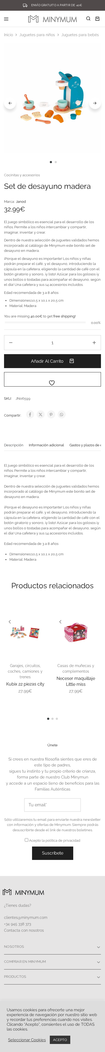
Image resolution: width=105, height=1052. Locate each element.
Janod (21, 202)
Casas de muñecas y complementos (75, 668)
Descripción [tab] (13, 445)
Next (95, 103)
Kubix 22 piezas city (25, 684)
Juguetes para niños (37, 35)
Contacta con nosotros (24, 930)
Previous (10, 103)
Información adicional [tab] (46, 445)
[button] (9, 622)
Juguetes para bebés (80, 35)
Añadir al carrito (48, 361)
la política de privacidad (61, 840)
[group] (25, 632)
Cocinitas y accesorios (22, 175)
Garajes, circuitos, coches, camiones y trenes (25, 671)
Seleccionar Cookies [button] (27, 1040)
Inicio (8, 35)
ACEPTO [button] (60, 1040)
